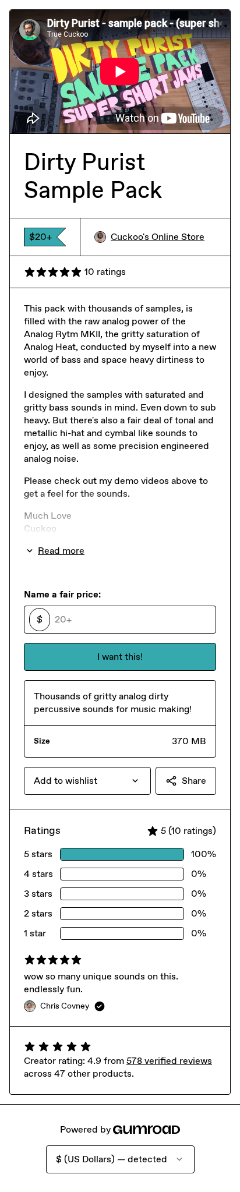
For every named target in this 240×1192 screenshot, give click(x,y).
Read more (61, 550)
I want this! (120, 656)
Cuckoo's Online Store (157, 236)
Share (194, 780)
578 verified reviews (169, 1060)
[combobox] (87, 781)
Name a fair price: (62, 594)
